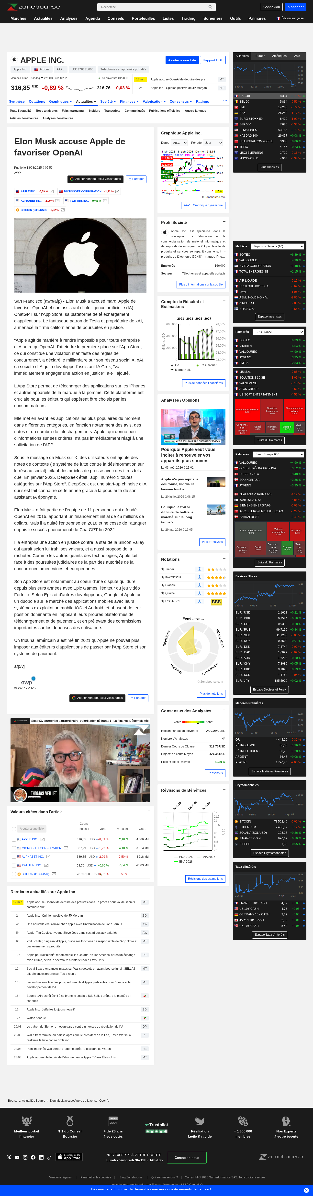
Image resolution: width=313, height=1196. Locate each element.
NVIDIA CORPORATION (255, 266)
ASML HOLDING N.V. (253, 297)
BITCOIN (245, 821)
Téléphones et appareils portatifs (203, 273)
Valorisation (153, 101)
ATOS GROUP (248, 389)
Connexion (271, 7)
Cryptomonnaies (247, 785)
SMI (242, 107)
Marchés (18, 18)
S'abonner (296, 7)
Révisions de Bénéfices (183, 790)
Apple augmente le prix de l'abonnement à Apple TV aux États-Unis (71, 1057)
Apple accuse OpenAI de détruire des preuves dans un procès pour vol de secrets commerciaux (180, 79)
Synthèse (17, 101)
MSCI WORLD (248, 158)
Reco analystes (47, 110)
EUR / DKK (242, 646)
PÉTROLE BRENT (247, 751)
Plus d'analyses (212, 542)
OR (237, 739)
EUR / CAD (242, 652)
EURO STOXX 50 (251, 119)
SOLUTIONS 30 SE (252, 377)
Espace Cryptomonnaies (269, 853)
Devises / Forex (246, 576)
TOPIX (243, 147)
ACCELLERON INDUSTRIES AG (261, 511)
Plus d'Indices (269, 167)
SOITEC (244, 254)
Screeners (213, 18)
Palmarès (257, 18)
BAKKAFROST (249, 517)
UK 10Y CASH (249, 926)
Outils (235, 18)
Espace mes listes (270, 316)
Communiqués (135, 110)
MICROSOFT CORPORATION (41, 848)
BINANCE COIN (250, 838)
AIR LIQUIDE (248, 280)
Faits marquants (73, 110)
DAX (242, 113)
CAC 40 (244, 96)
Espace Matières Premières (269, 771)
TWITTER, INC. (32, 865)
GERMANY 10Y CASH (254, 914)
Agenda (92, 18)
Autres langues (195, 110)
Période (196, 142)
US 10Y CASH (249, 909)
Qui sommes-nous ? (164, 1177)
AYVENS (245, 357)
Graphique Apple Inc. (181, 133)
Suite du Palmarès (269, 440)
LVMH (243, 292)
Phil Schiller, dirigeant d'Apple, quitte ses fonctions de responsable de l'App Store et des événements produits (82, 944)
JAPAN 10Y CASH (251, 920)
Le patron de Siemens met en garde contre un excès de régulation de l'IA (75, 1026)
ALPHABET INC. (33, 856)
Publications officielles (164, 110)
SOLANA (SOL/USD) (253, 832)
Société (107, 101)
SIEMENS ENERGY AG (254, 505)
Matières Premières (249, 703)
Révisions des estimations (205, 878)
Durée (165, 142)
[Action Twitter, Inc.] (104, 201)
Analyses (69, 18)
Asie (297, 56)
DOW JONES (248, 130)
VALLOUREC (248, 260)
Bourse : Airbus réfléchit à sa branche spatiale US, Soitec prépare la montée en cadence (79, 998)
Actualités (43, 18)
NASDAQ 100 (248, 135)
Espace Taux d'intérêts (270, 934)
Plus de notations (211, 693)
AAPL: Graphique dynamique (203, 205)
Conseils (116, 18)
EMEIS (243, 363)
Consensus (180, 101)
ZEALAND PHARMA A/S (255, 494)
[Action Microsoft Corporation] (116, 191)
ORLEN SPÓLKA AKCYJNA (257, 468)
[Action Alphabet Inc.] (56, 201)
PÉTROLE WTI (245, 745)
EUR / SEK (242, 635)
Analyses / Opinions (180, 400)
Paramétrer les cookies (95, 1177)
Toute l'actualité (21, 110)
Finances (128, 101)
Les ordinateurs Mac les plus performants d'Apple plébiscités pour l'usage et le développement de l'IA (79, 985)
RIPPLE (244, 844)
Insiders (94, 110)
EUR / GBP (242, 618)
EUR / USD (242, 612)
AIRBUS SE (247, 303)
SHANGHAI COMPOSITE (256, 141)
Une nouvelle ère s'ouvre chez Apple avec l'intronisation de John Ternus (74, 924)
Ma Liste (241, 246)
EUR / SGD (242, 675)
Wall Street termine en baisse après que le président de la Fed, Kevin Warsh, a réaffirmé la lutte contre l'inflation (79, 1037)
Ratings (202, 101)
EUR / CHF (242, 624)
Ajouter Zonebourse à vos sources (98, 179)
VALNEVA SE (248, 383)
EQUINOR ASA (249, 480)
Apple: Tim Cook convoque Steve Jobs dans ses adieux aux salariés (72, 932)
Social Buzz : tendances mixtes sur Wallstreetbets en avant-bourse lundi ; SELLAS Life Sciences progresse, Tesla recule (81, 971)
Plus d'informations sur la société (201, 284)
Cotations (37, 101)
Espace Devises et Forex (269, 689)
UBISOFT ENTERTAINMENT (258, 394)
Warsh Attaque (36, 1018)
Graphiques (59, 101)
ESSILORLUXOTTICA (253, 286)
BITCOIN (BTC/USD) (35, 874)
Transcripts (112, 110)
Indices (243, 56)
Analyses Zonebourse (58, 118)
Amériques (279, 56)
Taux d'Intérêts (245, 866)
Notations (170, 559)
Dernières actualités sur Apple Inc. (43, 892)
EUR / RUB (242, 629)
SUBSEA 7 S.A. (249, 474)
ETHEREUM (247, 827)
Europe (260, 56)
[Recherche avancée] (210, 7)
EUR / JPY (242, 680)
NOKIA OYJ (247, 309)
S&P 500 (245, 124)
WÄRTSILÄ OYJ (250, 500)
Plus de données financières (204, 383)
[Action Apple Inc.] (51, 191)
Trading (188, 18)
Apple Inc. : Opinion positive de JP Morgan (179, 88)
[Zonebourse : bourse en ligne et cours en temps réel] (33, 7)
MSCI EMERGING (251, 152)
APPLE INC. (30, 839)
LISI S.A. (245, 371)
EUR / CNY (242, 663)
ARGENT (241, 756)
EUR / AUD (242, 658)
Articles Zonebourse (24, 118)
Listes (168, 18)
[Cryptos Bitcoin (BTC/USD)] (62, 210)
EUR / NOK (242, 641)
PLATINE (241, 762)
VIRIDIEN (245, 346)
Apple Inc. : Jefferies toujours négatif (51, 1009)
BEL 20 (244, 101)
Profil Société (174, 222)
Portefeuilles (143, 18)
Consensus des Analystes (186, 711)
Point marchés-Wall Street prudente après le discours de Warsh (69, 1049)
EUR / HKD (242, 669)
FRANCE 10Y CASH (253, 903)
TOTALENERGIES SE (253, 271)
